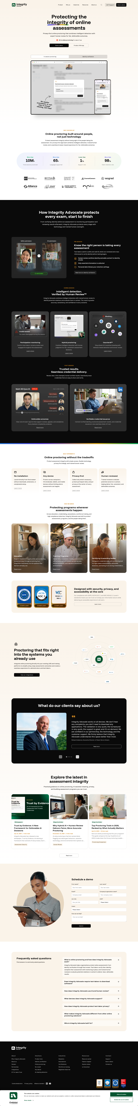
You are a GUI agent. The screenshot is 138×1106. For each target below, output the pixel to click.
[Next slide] (77, 756)
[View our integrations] (27, 675)
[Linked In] (46, 1083)
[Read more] (40, 407)
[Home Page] (19, 4)
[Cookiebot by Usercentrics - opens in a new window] (14, 1103)
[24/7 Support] (110, 5)
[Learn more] (30, 334)
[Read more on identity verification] (85, 272)
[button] (60, 5)
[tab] (50, 56)
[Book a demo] (121, 5)
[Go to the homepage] (19, 1048)
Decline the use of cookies (121, 1099)
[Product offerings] (78, 45)
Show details (27, 1100)
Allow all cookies (121, 1094)
